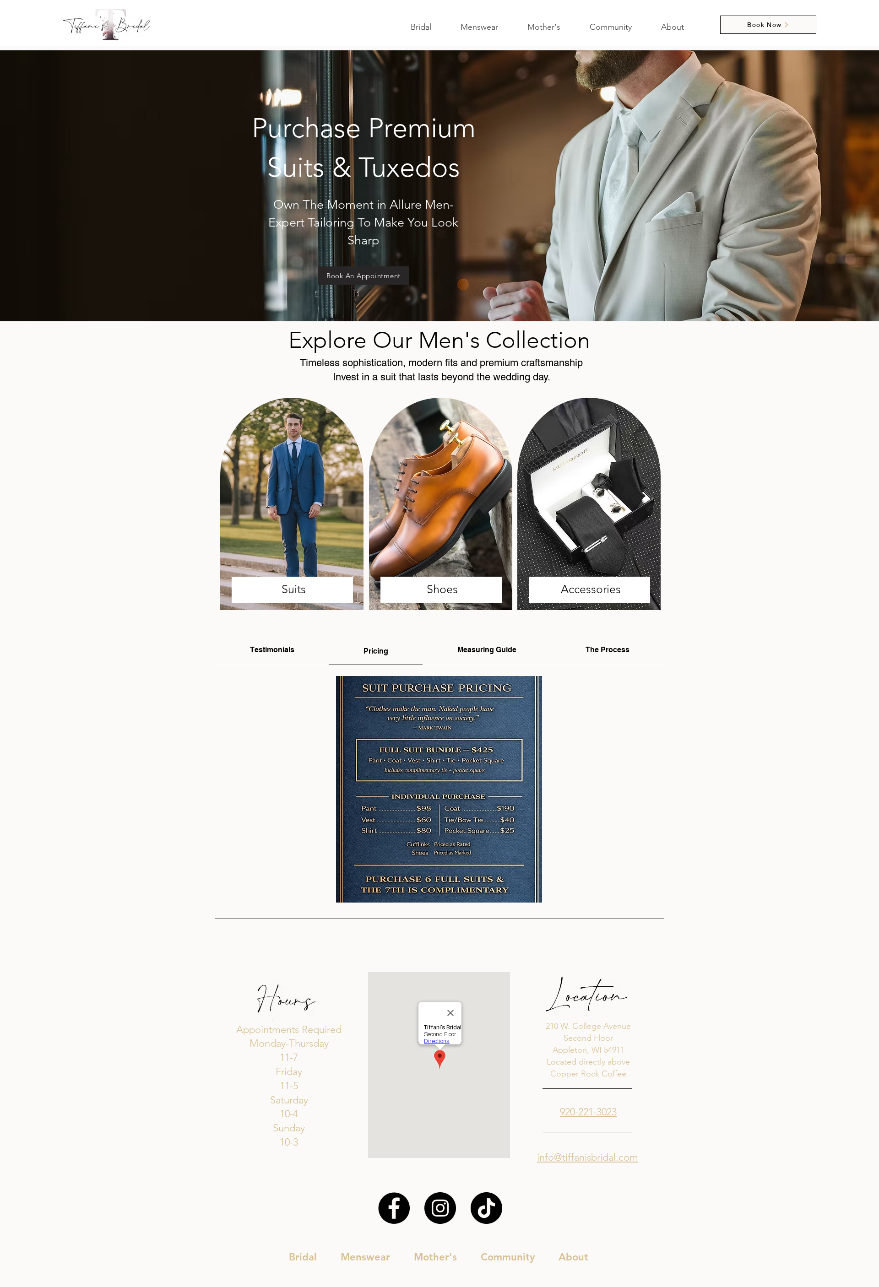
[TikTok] (486, 1208)
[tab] (272, 650)
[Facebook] (394, 1208)
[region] (292, 504)
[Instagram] (440, 1208)
